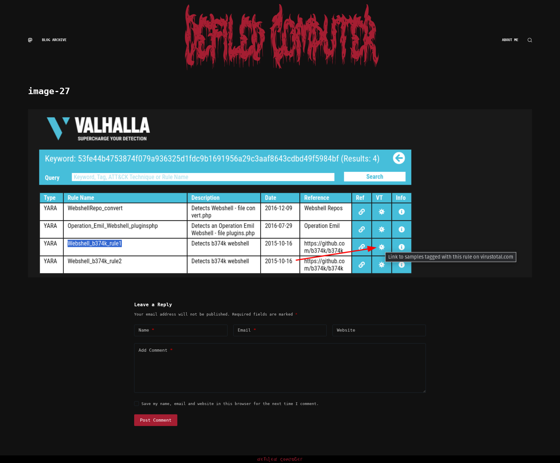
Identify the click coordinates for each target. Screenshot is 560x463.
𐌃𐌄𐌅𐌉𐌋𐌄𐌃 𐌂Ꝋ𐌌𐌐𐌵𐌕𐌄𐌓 (280, 459)
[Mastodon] (30, 40)
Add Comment (156, 350)
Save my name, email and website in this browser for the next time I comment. (230, 404)
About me (510, 40)
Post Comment (156, 420)
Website (346, 330)
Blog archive (54, 40)
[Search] (530, 40)
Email (247, 330)
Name (146, 330)
